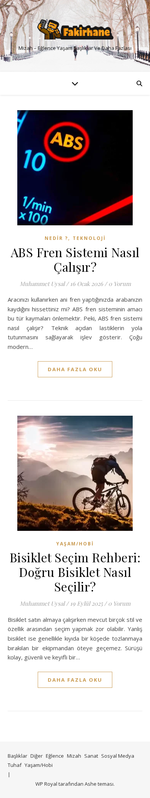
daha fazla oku (75, 369)
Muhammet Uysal (42, 283)
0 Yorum (119, 283)
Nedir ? (56, 238)
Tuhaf (15, 765)
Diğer (36, 755)
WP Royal (46, 783)
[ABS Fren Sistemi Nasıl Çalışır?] (75, 167)
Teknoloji (89, 238)
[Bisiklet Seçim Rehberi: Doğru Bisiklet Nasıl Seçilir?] (75, 473)
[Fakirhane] (75, 29)
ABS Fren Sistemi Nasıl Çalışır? (75, 259)
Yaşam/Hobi (75, 543)
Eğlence (55, 755)
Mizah (74, 755)
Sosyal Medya (117, 755)
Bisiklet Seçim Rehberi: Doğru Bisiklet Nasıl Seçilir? (75, 572)
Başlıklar (17, 755)
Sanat (91, 755)
